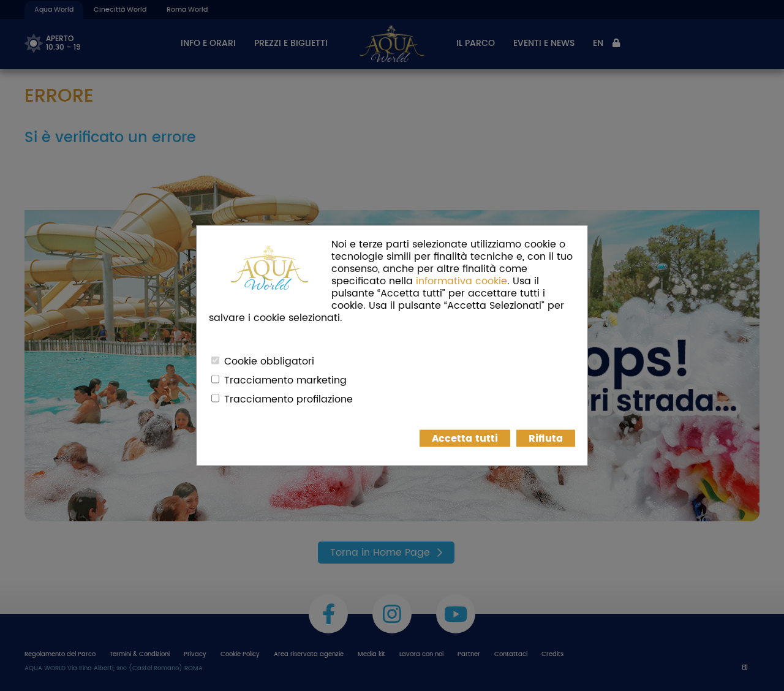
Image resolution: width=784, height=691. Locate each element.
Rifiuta (546, 439)
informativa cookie (461, 281)
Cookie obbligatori (269, 361)
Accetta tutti (465, 439)
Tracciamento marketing (285, 380)
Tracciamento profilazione (288, 399)
